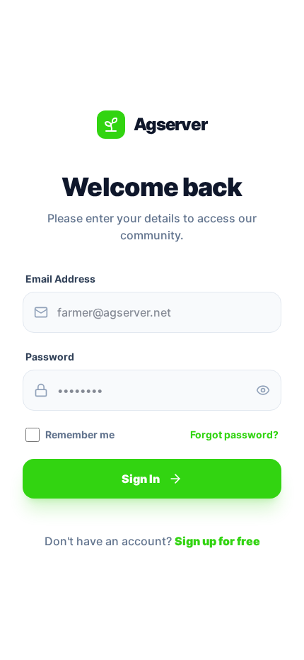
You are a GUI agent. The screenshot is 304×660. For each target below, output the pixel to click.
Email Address (60, 279)
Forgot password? (234, 434)
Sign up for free (217, 541)
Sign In (141, 479)
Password (49, 357)
